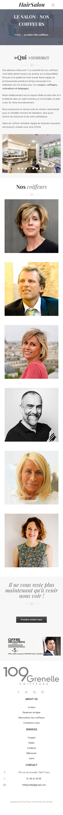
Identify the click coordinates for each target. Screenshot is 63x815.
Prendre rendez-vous (31, 619)
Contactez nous (31, 722)
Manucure (32, 753)
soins (31, 758)
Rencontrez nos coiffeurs (31, 717)
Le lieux (31, 707)
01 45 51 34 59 (33, 778)
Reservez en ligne (31, 712)
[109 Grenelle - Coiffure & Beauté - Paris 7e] (31, 4)
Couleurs (31, 748)
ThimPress (26, 802)
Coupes (31, 737)
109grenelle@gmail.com (34, 785)
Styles (31, 742)
